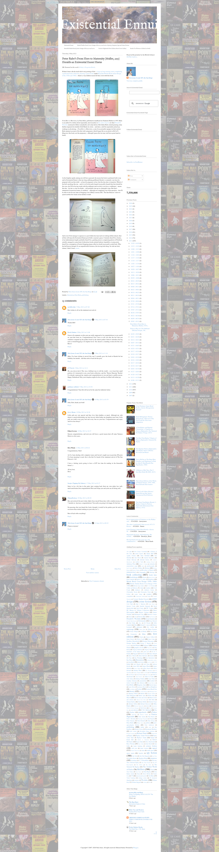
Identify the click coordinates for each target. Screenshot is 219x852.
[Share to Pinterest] (115, 292)
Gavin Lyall (140, 639)
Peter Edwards (141, 721)
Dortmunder (142, 621)
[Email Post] (102, 292)
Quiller (142, 727)
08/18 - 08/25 (135, 292)
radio (150, 727)
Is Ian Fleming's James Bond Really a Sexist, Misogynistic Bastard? (145, 408)
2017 (131, 229)
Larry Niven (132, 687)
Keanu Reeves (151, 683)
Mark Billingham (131, 695)
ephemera (139, 627)
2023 (131, 212)
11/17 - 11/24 (135, 258)
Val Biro (151, 776)
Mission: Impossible (139, 706)
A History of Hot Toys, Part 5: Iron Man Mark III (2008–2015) (145, 471)
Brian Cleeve (152, 577)
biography (142, 572)
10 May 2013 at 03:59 (101, 399)
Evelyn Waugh (134, 631)
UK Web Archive (132, 57)
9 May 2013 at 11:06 (83, 332)
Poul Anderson (149, 725)
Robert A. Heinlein (143, 740)
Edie (135, 625)
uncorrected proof (141, 776)
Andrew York (139, 562)
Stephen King (143, 758)
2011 (131, 387)
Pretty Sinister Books (136, 827)
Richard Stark (142, 733)
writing (145, 782)
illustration (70, 295)
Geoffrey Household (133, 641)
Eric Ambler (150, 627)
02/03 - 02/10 (135, 369)
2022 (131, 215)
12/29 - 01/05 (135, 243)
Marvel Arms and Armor (140, 697)
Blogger (135, 848)
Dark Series (152, 604)
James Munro (137, 668)
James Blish (136, 666)
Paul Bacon (151, 716)
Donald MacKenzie (131, 621)
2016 (131, 232)
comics (149, 594)
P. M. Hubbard (146, 710)
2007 (131, 395)
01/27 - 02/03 (135, 371)
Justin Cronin (130, 683)
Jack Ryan (147, 664)
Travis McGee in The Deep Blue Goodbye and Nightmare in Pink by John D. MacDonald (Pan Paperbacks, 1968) (146, 462)
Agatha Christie (131, 555)
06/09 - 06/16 (135, 318)
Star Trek (134, 756)
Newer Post (67, 569)
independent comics (152, 660)
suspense (153, 758)
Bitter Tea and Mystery (136, 810)
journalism (143, 681)
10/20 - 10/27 (135, 269)
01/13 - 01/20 (135, 377)
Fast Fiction (153, 631)
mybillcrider (72, 307)
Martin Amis (141, 695)
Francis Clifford (150, 637)
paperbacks (142, 712)
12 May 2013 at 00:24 (83, 448)
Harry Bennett (153, 653)
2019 (131, 223)
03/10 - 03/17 (135, 354)
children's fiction (149, 590)
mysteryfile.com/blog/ (136, 792)
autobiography (151, 566)
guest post (146, 651)
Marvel (129, 697)
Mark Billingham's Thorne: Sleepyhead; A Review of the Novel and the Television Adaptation (145, 419)
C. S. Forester (151, 586)
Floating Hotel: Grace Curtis (136, 812)
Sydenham (134, 760)
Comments (132, 180)
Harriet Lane (143, 653)
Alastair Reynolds (149, 558)
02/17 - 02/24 (135, 363)
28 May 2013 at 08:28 (84, 498)
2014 (131, 238)
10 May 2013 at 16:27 (84, 431)
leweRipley (132, 689)
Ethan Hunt (142, 629)
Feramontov (134, 634)
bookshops (134, 577)
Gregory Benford (137, 649)
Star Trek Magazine (144, 756)
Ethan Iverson (152, 629)
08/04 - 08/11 (135, 298)
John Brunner (140, 674)
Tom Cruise (138, 772)
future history (130, 639)
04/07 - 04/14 (135, 343)
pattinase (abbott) (73, 387)
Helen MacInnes (143, 656)
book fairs (153, 575)
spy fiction (152, 752)
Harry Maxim (132, 656)
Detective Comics (152, 614)
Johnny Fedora (140, 679)
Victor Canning (131, 778)
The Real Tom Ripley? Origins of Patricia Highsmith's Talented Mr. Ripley (146, 440)
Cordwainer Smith (140, 596)
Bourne (145, 577)
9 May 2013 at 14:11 (81, 368)
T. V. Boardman (144, 760)
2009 (131, 392)
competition (130, 596)
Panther (132, 712)
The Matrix (139, 765)
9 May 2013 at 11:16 (101, 353)
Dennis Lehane (144, 612)
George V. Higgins (145, 643)
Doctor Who (142, 617)
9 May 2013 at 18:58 (86, 387)
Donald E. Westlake (134, 619)
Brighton (151, 579)
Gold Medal (136, 645)
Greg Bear (149, 647)
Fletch (141, 637)
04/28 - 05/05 (135, 334)
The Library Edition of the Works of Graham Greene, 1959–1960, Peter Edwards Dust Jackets (146, 482)
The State (148, 765)
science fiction (151, 746)
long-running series (108, 71)
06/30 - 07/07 (135, 313)
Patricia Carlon (144, 714)
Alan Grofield (145, 556)
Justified (152, 681)
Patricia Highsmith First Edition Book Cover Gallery (112, 48)
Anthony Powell (150, 562)
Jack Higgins (137, 664)
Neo (150, 708)
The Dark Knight (146, 762)
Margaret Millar (151, 693)
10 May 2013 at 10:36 (83, 412)
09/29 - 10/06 (135, 278)
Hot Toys (129, 658)
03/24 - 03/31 (135, 348)
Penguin (152, 719)
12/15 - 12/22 (135, 246)
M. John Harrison (143, 691)
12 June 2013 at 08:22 (101, 523)
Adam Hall (149, 553)
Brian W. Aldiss (141, 579)
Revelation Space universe (147, 731)
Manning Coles (153, 691)
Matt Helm (152, 699)
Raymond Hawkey (151, 729)
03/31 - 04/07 (135, 345)
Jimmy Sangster (137, 672)
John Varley (130, 679)
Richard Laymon (131, 733)
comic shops (138, 594)
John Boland (132, 674)
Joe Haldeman (153, 672)
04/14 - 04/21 (135, 340)
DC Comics (150, 608)
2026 (131, 203)
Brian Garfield (130, 579)
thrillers (141, 769)
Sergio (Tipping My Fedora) (77, 483)
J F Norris (71, 368)
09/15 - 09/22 (135, 284)
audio (142, 566)
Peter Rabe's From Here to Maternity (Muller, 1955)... (139, 325)
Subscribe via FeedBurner (134, 162)
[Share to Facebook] (112, 292)
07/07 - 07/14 (135, 310)
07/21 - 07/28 (135, 304)
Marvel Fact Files (141, 699)
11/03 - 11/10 (135, 264)
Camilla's (148, 588)
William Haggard (136, 782)
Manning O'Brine (133, 693)
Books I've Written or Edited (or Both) (140, 48)
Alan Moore (137, 558)
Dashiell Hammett (145, 606)
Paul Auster (142, 716)
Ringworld (154, 733)
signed (154, 748)
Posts (131, 176)
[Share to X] (110, 292)
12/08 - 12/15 (135, 249)
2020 (131, 221)
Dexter (130, 617)
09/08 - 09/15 (135, 287)
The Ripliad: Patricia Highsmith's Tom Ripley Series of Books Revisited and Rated (146, 450)
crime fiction (145, 601)
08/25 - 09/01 (135, 290)
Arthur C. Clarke (143, 564)
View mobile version (92, 573)
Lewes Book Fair (151, 689)
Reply (69, 313)
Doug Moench (153, 621)
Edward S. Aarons (145, 625)
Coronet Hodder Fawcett (140, 599)
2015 (131, 235)
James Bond (146, 666)
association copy (132, 566)
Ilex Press (129, 660)
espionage (130, 629)
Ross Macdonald (150, 742)
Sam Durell (149, 744)
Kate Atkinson (141, 683)
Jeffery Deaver (147, 668)
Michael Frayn (153, 702)
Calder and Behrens (132, 588)
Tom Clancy (130, 772)
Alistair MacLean (131, 560)
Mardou (142, 693)
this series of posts (103, 123)
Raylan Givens (139, 729)
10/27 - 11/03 (135, 266)
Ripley (130, 735)
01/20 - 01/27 (135, 374)
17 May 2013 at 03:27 (93, 483)
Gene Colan (151, 639)
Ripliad (152, 737)
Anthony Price (131, 564)
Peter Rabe (78, 295)
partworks (134, 714)
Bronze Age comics (139, 586)
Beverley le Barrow (148, 570)
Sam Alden (141, 744)
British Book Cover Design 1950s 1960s (142, 581)
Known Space (153, 685)
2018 (131, 226)
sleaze (143, 750)
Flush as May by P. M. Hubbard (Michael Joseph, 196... (140, 329)
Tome (138, 774)
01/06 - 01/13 (135, 380)
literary (131, 691)
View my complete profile (134, 81)
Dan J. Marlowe (140, 604)
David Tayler (139, 608)
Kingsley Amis (141, 685)
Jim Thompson (149, 670)
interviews (141, 662)
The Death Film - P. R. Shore (137, 829)
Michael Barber (131, 702)
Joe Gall (145, 672)
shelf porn (134, 748)
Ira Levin (149, 662)
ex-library (144, 631)
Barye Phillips (138, 568)
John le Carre (149, 676)
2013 (131, 241)
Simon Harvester (135, 750)
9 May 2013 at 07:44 (101, 320)
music (147, 706)
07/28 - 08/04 (135, 301)
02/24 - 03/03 (135, 360)
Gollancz (146, 645)
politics (148, 723)
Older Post (118, 569)
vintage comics (143, 778)
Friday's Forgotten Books (87, 67)
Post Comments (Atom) (97, 581)
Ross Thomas (131, 744)
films (144, 634)
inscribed (131, 662)
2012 (131, 384)
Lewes (139, 689)
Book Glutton (72, 332)
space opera (130, 753)
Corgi (148, 596)
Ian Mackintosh (150, 658)
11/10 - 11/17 (135, 261)
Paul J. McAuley (131, 719)
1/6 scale (129, 551)
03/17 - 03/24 (135, 351)
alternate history (144, 560)
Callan (141, 588)
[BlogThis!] (108, 292)
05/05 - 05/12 (135, 321)
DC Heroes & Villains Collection (138, 610)
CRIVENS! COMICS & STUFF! (139, 817)
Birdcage (152, 572)
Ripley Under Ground (143, 735)
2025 (131, 206)
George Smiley (131, 643)
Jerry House (72, 412)
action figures (139, 553)
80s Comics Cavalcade (140, 551)
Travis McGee (146, 774)
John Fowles (139, 676)
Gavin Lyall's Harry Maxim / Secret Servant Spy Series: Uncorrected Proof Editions (144, 493)
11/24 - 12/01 (135, 255)
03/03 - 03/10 (135, 357)
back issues (129, 568)
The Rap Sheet (133, 802)
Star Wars (154, 756)
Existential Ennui (68, 45)
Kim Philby (130, 685)
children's (137, 590)
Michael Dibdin (142, 702)
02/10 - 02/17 (135, 366)
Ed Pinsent (147, 623)
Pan (156, 710)
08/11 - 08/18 (135, 295)
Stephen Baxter (132, 758)
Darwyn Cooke (131, 606)
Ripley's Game (141, 738)
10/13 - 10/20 (135, 272)
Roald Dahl (130, 740)
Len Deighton (152, 687)
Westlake (144, 780)
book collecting (134, 574)
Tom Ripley (147, 772)
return (77, 248)
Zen (149, 782)
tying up (99, 71)
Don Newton (152, 617)
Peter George (151, 721)
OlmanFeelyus (72, 498)
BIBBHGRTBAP (131, 572)
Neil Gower (144, 708)
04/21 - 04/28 (135, 337)
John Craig (147, 674)
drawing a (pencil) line (87, 73)
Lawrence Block (141, 687)
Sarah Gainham (137, 746)
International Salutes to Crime (137, 804)
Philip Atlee (140, 723)
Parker (154, 712)
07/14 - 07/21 (135, 307)
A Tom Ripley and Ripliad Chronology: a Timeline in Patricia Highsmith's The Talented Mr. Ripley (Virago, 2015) (146, 430)
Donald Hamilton (150, 619)
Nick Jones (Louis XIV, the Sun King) (79, 319)
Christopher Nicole (132, 592)
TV (132, 776)
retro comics (133, 731)
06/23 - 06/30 (135, 316)
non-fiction (134, 710)
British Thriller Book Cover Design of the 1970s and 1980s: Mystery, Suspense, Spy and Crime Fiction (103, 45)
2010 (131, 390)
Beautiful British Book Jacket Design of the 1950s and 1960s (79, 48)
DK (135, 617)
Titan (152, 769)
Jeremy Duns (138, 670)
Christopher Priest (145, 592)
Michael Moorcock (146, 704)
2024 (131, 209)
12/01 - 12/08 (135, 252)
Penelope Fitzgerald (143, 719)
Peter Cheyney (131, 721)
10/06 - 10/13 (135, 275)
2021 (131, 218)
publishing (85, 295)
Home (92, 569)
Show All (155, 832)
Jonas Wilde (151, 679)
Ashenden (152, 564)
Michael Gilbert (133, 704)
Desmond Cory (139, 614)
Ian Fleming (138, 658)
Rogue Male (139, 742)
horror (152, 656)
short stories (144, 748)
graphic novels (139, 647)
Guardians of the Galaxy (134, 651)
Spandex (141, 753)
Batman (147, 568)
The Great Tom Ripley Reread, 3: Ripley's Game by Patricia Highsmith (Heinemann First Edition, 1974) (146, 505)
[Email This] (106, 292)
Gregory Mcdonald (150, 649)
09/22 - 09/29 (135, 281)
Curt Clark (130, 604)
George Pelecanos (148, 641)
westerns (136, 780)
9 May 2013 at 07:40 (83, 307)
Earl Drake (132, 623)
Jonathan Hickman (132, 681)
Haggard (135, 653)
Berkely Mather (136, 570)
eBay (140, 623)
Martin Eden (151, 695)
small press (150, 750)
